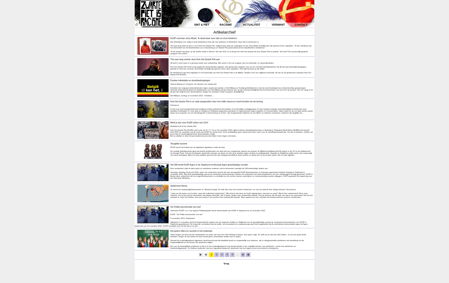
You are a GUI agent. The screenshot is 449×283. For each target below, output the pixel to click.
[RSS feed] (308, 6)
